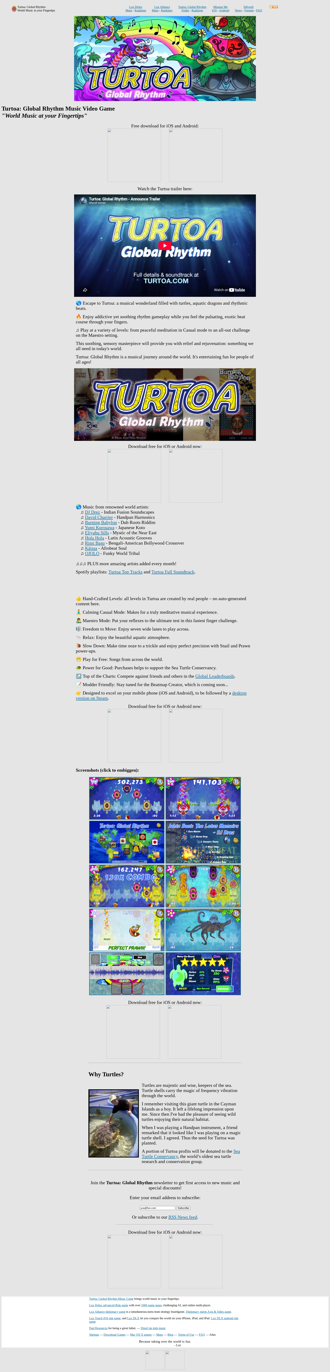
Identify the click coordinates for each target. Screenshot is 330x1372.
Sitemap (94, 1334)
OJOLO (92, 553)
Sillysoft (248, 7)
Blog (170, 1334)
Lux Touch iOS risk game (105, 1318)
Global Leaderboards (214, 676)
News (238, 10)
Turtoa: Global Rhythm (192, 7)
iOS (214, 10)
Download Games (114, 1334)
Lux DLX (133, 1318)
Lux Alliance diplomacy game (107, 1311)
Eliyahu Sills (97, 532)
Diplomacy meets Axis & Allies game (208, 1311)
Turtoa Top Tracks (125, 571)
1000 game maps (151, 1305)
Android (224, 10)
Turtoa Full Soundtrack (172, 571)
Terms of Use (186, 1334)
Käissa (91, 548)
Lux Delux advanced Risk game (108, 1305)
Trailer (185, 10)
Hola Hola (94, 537)
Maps (128, 10)
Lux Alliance (162, 7)
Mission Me (220, 7)
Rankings (140, 10)
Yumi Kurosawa (99, 527)
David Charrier (99, 517)
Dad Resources (98, 1328)
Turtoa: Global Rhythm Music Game (111, 1298)
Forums (249, 10)
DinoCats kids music (153, 1328)
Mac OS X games (141, 1334)
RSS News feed (182, 1217)
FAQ (259, 10)
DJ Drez (92, 512)
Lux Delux (135, 7)
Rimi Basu (95, 543)
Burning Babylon (101, 522)
